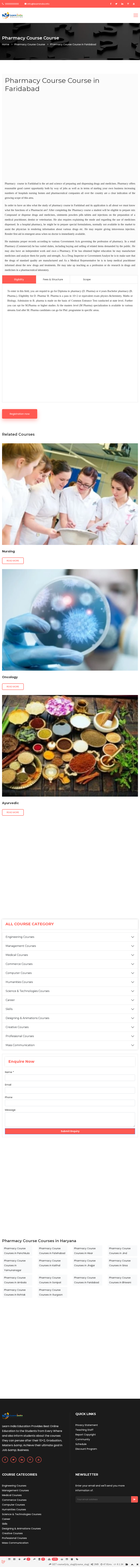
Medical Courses (17, 955)
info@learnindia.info (38, 3)
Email (8, 1084)
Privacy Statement (86, 1425)
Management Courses (21, 946)
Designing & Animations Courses (27, 1018)
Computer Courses (19, 973)
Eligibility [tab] (19, 279)
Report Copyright (85, 1434)
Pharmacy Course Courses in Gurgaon (51, 1292)
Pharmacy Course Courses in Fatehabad (52, 1251)
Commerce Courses (19, 964)
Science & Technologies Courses (27, 991)
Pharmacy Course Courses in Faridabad (86, 1280)
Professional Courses (20, 1036)
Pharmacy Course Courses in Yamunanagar (15, 1265)
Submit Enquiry (70, 1131)
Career (10, 1000)
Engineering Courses (20, 937)
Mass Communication (20, 1045)
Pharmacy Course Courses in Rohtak (15, 1292)
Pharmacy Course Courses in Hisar (85, 1251)
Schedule (81, 1444)
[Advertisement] (70, 137)
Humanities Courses (19, 982)
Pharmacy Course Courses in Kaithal (50, 1263)
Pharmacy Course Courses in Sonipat (50, 1280)
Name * (9, 1072)
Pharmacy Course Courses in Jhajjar (85, 1263)
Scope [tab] (87, 279)
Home (5, 44)
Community (82, 1439)
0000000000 (12, 3)
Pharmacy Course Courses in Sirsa (120, 1263)
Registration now (20, 414)
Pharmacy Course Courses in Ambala (15, 1280)
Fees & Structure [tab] (53, 279)
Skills (9, 1009)
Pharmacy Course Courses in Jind (120, 1251)
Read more (13, 560)
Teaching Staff (84, 1430)
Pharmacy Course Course (29, 44)
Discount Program (86, 1449)
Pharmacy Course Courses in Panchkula (17, 1251)
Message (10, 1110)
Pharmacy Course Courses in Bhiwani (120, 1280)
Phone (8, 1097)
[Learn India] (12, 15)
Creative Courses (17, 1027)
